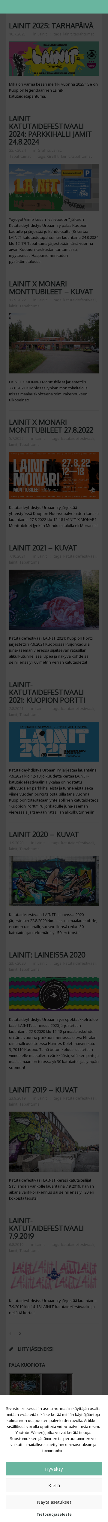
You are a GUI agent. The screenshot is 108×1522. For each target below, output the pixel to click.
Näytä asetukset (54, 1502)
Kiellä (54, 1485)
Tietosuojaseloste (54, 1514)
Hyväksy (54, 1469)
